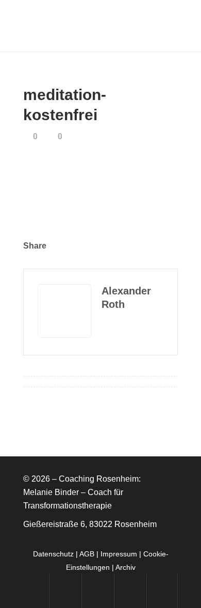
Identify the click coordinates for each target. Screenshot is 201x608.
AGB (86, 554)
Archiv (125, 567)
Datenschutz (53, 554)
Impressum (118, 554)
